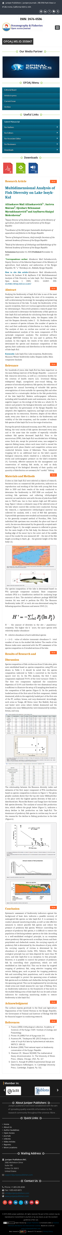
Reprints (7, 1144)
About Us (8, 1127)
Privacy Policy (48, 1231)
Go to (53, 181)
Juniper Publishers (13, 2)
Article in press (10, 96)
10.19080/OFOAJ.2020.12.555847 (18, 284)
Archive (7, 107)
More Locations (10, 1147)
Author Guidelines (11, 1130)
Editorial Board (10, 90)
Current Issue (10, 101)
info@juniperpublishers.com (17, 1193)
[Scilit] (14, 1089)
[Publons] (43, 1089)
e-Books (7, 1138)
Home (6, 1124)
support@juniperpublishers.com (19, 1174)
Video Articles (9, 1141)
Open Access (9, 1133)
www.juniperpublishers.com (17, 1196)
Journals (7, 1136)
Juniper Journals (29, 2)
